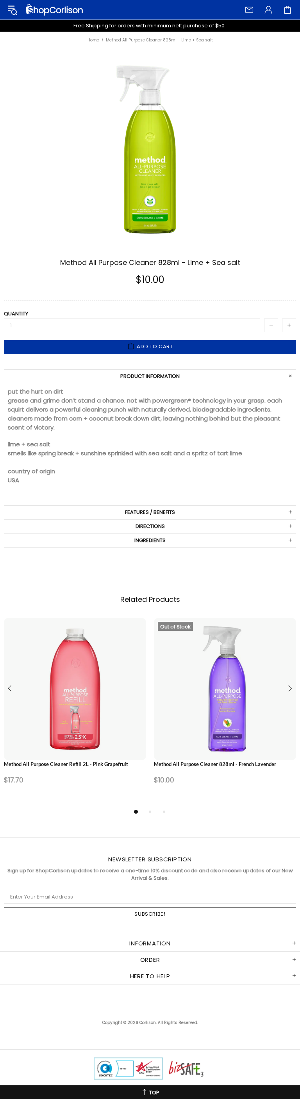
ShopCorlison (54, 10)
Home (93, 40)
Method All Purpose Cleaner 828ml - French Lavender (215, 764)
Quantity (16, 313)
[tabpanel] (75, 712)
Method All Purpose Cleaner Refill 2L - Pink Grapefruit (66, 764)
